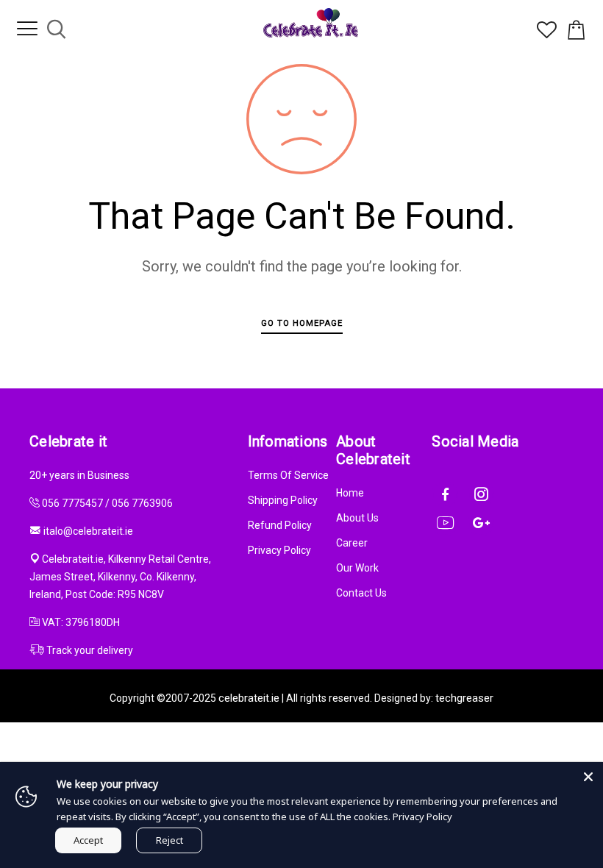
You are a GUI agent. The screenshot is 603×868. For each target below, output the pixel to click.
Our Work (357, 568)
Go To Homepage (302, 323)
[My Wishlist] (547, 34)
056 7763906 (142, 503)
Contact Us (361, 593)
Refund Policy (280, 525)
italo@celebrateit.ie (88, 531)
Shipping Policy (283, 500)
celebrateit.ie (248, 698)
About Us (357, 518)
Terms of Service (288, 475)
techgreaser (464, 698)
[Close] (588, 776)
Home (350, 493)
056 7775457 (72, 503)
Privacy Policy (279, 550)
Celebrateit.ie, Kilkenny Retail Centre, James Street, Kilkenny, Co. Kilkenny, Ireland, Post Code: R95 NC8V (120, 576)
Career (352, 543)
